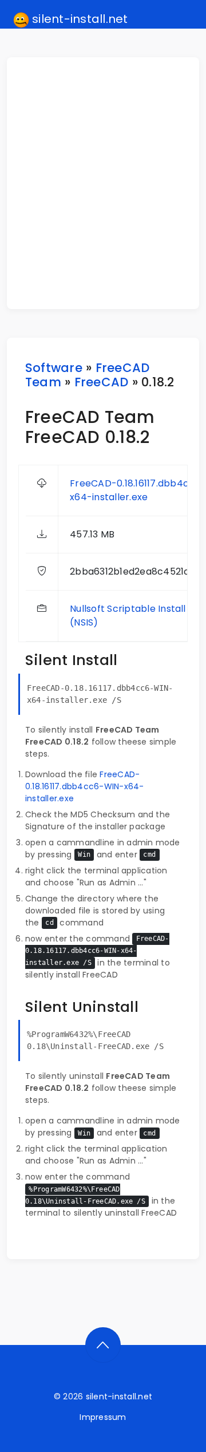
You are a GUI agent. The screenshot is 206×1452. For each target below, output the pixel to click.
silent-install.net (78, 19)
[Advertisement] (103, 183)
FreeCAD (101, 382)
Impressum (103, 1417)
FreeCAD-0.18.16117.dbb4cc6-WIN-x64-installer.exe (84, 786)
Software (53, 367)
